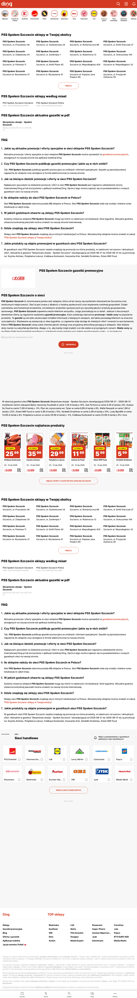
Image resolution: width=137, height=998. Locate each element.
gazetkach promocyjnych (115, 154)
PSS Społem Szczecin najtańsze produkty (33, 425)
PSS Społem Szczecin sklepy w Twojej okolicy (36, 35)
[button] (118, 4)
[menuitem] (22, 994)
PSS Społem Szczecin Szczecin (18, 103)
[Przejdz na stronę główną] (7, 4)
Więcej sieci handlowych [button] (68, 790)
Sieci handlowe (26, 738)
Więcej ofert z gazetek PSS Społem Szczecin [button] (68, 481)
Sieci (16, 734)
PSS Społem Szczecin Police (50, 103)
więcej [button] (68, 86)
